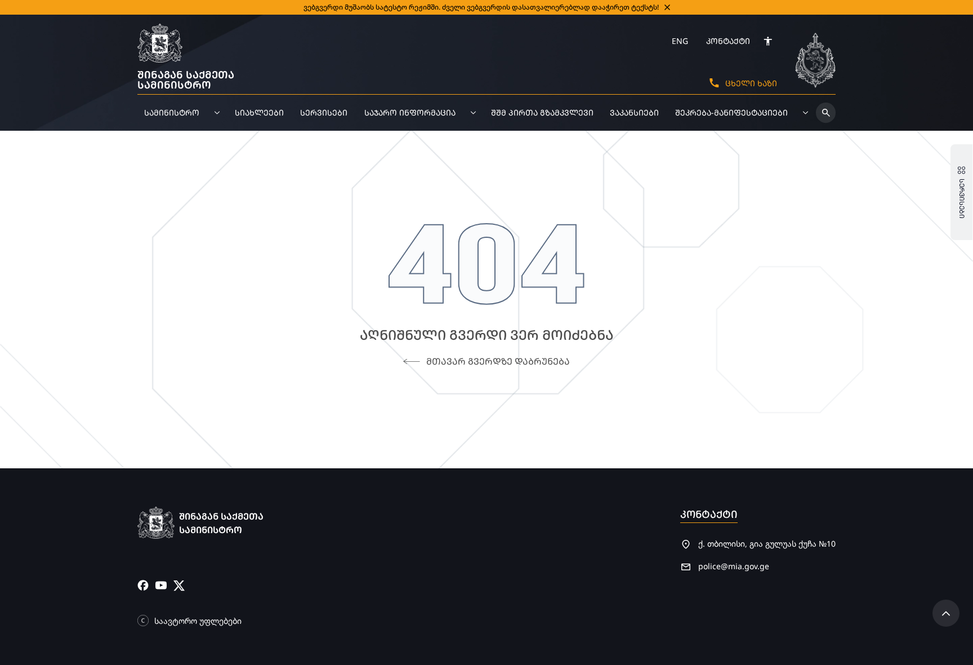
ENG (680, 41)
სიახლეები (259, 112)
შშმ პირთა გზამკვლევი (542, 112)
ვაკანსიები (634, 112)
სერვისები (323, 112)
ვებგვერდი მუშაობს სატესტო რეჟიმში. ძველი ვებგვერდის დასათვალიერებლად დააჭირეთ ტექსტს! (481, 7)
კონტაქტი (728, 41)
